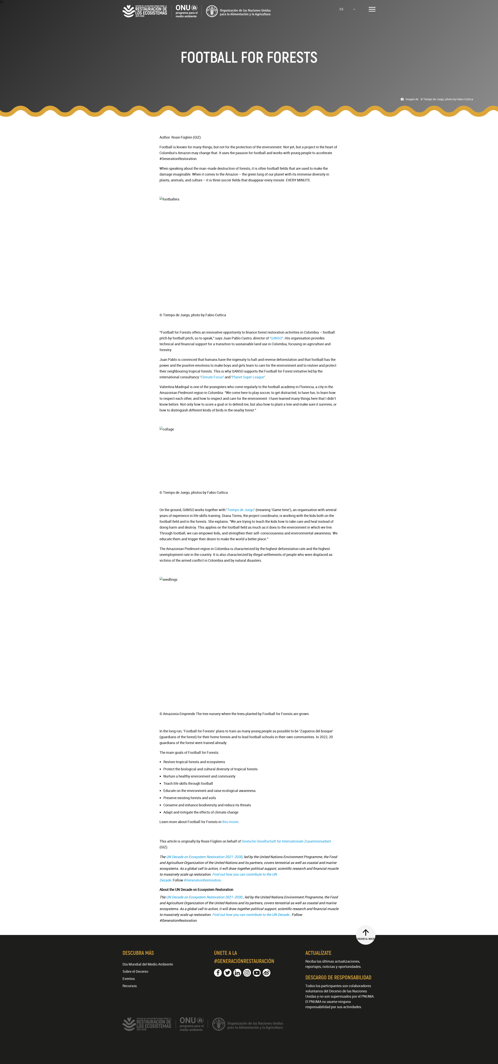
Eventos (129, 978)
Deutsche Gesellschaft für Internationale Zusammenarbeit (286, 841)
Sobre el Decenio (135, 971)
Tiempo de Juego (240, 509)
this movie (229, 821)
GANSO (276, 338)
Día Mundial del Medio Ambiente (148, 964)
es (341, 9)
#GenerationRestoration (202, 880)
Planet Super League (248, 377)
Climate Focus (212, 377)
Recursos (130, 985)
